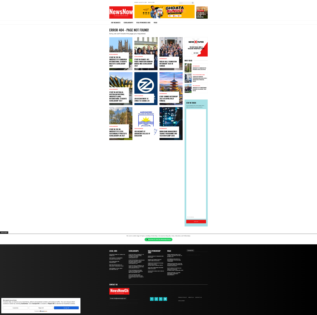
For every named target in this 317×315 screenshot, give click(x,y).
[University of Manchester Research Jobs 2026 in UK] (188, 67)
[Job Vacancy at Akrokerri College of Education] (146, 123)
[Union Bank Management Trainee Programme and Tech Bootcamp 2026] (171, 123)
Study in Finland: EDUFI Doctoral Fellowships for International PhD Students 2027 (136, 276)
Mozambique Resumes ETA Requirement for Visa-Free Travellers (174, 260)
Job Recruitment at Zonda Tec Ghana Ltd (141, 99)
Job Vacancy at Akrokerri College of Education (142, 133)
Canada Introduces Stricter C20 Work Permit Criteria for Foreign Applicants (174, 264)
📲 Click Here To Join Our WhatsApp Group (158, 239)
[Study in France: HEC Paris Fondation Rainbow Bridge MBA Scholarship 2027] (146, 53)
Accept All (66, 308)
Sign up (196, 221)
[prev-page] (186, 96)
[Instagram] (156, 299)
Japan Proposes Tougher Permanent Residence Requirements (173, 273)
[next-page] (188, 96)
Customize (15, 308)
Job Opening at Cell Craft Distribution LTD (116, 269)
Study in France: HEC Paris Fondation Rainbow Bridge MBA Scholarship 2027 (143, 62)
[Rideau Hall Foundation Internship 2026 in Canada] (171, 53)
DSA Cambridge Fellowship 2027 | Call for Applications (201, 15)
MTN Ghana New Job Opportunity (114, 262)
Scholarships (113, 54)
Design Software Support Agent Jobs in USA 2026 (155, 260)
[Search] (192, 3)
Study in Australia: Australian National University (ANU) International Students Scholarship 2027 (118, 96)
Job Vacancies (138, 95)
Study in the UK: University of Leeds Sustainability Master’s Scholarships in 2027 (118, 132)
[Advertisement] (196, 162)
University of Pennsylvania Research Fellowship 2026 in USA (199, 89)
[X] (161, 299)
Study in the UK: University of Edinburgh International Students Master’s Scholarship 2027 (118, 61)
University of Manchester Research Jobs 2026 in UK (199, 68)
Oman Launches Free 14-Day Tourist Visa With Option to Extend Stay (174, 255)
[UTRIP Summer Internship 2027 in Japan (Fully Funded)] (171, 88)
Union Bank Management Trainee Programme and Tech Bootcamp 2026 (168, 133)
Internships (163, 58)
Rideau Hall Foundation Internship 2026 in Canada (168, 63)
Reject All (41, 308)
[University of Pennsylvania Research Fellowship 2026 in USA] (188, 88)
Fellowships (200, 10)
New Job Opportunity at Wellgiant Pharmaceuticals (116, 265)
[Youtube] (165, 299)
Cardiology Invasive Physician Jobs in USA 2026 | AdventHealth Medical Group (200, 79)
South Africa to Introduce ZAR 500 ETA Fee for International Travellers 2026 (175, 269)
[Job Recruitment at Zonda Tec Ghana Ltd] (146, 88)
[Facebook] (152, 299)
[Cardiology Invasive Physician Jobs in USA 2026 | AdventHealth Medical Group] (188, 78)
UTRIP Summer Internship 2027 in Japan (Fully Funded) (168, 98)
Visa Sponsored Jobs (199, 74)
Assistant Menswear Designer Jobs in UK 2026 (155, 268)
